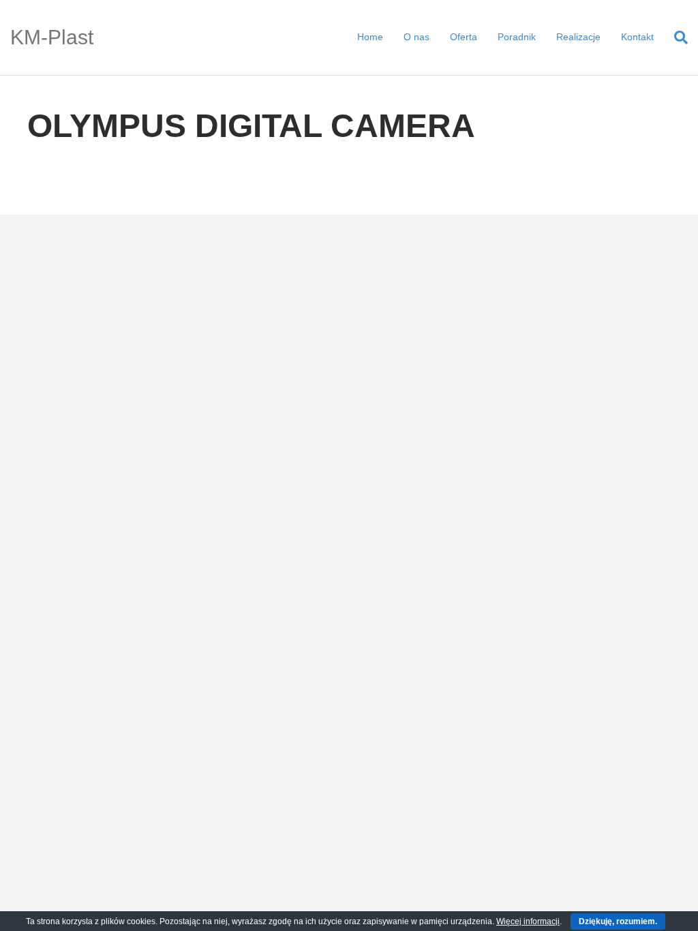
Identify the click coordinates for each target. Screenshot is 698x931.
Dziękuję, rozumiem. (618, 921)
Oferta (463, 36)
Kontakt (637, 36)
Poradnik (517, 36)
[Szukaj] (676, 37)
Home (370, 36)
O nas (416, 36)
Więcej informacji (528, 921)
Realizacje (578, 36)
